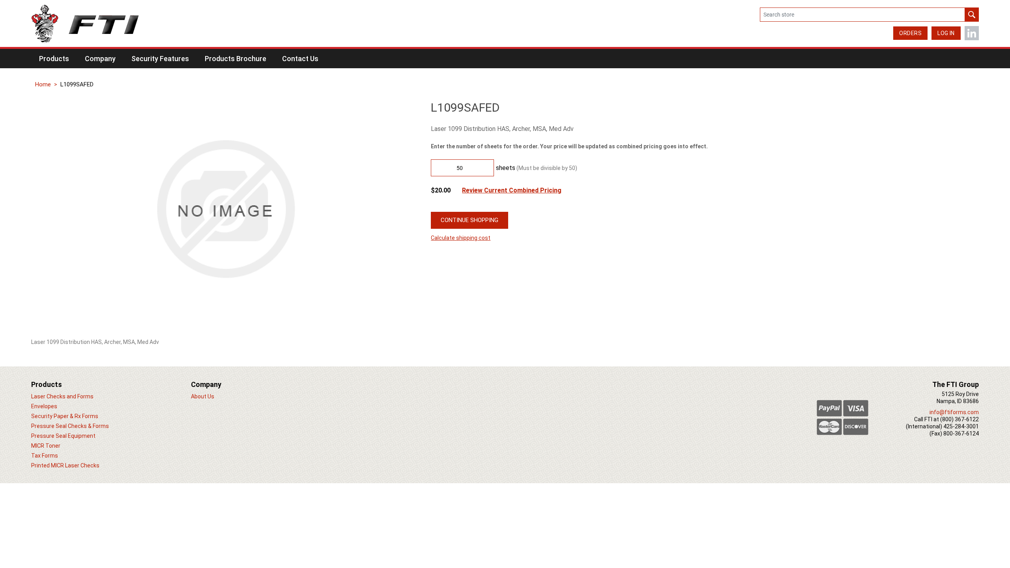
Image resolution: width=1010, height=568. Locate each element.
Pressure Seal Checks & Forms (70, 426)
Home (43, 84)
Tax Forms (44, 455)
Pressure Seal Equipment (63, 436)
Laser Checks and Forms (62, 396)
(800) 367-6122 (959, 419)
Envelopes (44, 406)
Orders (910, 33)
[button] (54, 58)
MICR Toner (45, 446)
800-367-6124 (961, 433)
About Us (202, 396)
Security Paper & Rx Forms (64, 416)
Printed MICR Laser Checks (65, 465)
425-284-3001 (961, 426)
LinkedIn (972, 33)
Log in (946, 33)
